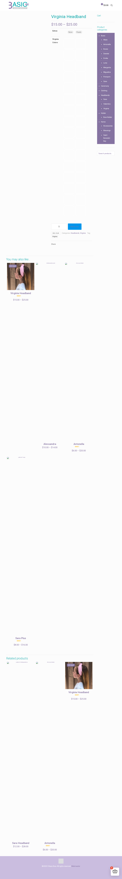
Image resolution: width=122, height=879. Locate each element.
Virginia (83, 233)
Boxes (105, 49)
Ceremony (105, 86)
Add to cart (75, 227)
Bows (103, 36)
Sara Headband (20, 843)
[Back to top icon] (61, 861)
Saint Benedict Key (106, 138)
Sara (105, 81)
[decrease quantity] (54, 226)
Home (103, 122)
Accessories (107, 126)
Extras (54, 31)
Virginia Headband (20, 293)
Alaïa (105, 40)
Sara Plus (20, 638)
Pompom (106, 77)
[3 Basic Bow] (19, 5)
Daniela (106, 54)
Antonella (79, 444)
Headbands (75, 233)
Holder (103, 113)
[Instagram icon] (61, 870)
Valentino (107, 104)
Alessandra (49, 444)
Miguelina (107, 72)
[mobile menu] (93, 5)
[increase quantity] (64, 226)
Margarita (107, 67)
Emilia (105, 58)
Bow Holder (107, 117)
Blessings (107, 130)
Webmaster (75, 866)
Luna (105, 63)
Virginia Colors (55, 40)
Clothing (104, 91)
